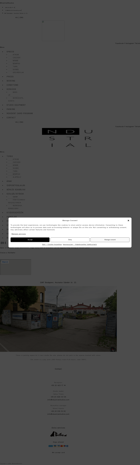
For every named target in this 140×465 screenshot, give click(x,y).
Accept (30, 239)
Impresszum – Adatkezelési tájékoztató (80, 244)
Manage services (19, 234)
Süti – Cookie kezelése (52, 244)
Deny (70, 239)
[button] (128, 220)
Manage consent (110, 239)
